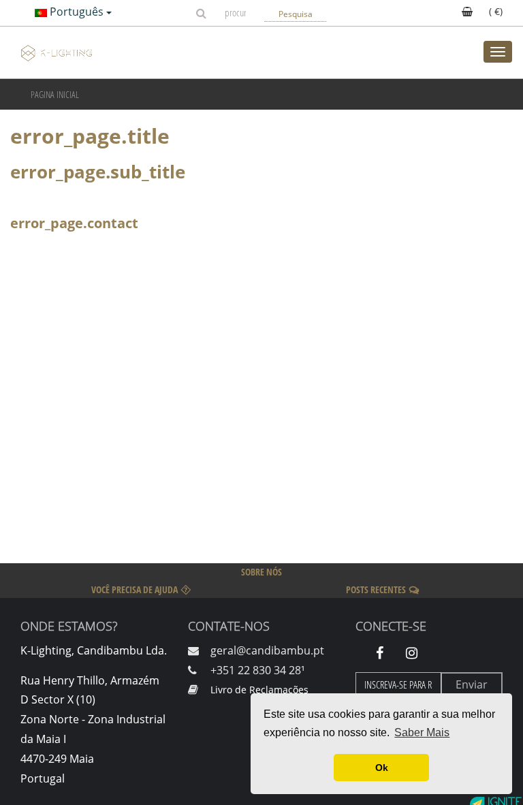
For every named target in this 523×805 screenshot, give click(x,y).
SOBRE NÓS (261, 571)
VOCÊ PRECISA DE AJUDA (134, 589)
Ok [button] (381, 767)
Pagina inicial (55, 94)
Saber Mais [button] (421, 732)
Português (76, 11)
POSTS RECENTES (376, 589)
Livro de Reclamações (259, 689)
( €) (494, 11)
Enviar (472, 684)
